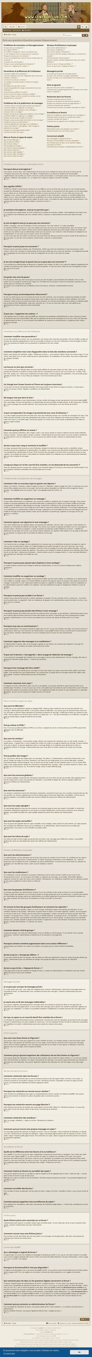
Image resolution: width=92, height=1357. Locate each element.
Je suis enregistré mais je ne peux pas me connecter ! (21, 54)
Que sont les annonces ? (12, 150)
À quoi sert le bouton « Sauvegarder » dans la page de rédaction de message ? (21, 127)
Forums (22, 27)
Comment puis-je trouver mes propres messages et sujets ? (66, 107)
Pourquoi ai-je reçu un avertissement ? (16, 122)
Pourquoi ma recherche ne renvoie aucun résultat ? (63, 101)
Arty (42, 1330)
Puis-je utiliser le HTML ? (12, 142)
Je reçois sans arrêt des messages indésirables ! (63, 76)
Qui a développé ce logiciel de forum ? (59, 138)
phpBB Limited (55, 1255)
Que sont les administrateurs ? (57, 48)
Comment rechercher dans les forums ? (60, 99)
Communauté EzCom (29, 1334)
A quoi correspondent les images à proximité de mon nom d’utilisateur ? (22, 89)
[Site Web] (46, 12)
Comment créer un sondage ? (13, 112)
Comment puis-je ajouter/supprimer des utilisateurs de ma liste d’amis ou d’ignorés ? (67, 90)
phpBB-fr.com (49, 1332)
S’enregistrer (27, 30)
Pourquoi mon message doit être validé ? (17, 130)
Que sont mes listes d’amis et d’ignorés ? (60, 87)
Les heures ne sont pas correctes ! (15, 80)
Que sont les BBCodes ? (12, 140)
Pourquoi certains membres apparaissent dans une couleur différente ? (66, 61)
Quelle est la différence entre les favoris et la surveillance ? (66, 115)
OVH (55, 1336)
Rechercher (8, 30)
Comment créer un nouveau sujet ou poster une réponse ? (22, 106)
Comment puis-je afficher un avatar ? (16, 92)
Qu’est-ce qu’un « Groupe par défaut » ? (60, 64)
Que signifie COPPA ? (11, 50)
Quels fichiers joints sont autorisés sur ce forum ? (63, 129)
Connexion (18, 30)
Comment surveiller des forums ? (57, 119)
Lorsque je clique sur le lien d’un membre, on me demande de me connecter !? (22, 97)
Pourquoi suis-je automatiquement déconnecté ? (19, 64)
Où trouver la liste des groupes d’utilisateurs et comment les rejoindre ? (66, 55)
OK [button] (79, 1352)
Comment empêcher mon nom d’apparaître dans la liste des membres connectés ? (23, 77)
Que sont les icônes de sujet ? (14, 156)
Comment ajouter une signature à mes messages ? (20, 110)
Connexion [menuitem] (83, 27)
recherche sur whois (46, 1285)
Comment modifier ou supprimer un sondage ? (19, 116)
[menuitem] (78, 27)
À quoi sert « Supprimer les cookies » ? (16, 66)
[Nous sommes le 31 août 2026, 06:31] (64, 34)
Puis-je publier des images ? (13, 146)
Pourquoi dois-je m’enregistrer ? (14, 48)
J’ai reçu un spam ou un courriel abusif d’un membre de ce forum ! (66, 79)
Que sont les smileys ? (11, 144)
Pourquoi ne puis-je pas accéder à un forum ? (18, 118)
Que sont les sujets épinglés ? (13, 152)
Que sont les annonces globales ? (15, 148)
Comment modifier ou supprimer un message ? (19, 108)
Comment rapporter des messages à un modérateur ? (21, 124)
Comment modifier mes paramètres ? (16, 74)
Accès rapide (6, 27)
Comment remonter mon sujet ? (14, 132)
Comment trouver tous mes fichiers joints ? (61, 131)
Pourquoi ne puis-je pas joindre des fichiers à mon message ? (24, 120)
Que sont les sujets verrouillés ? (14, 154)
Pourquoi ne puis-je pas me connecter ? (17, 56)
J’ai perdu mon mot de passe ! (13, 62)
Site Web (12, 27)
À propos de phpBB (11, 1259)
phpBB (74, 404)
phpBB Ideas (18, 1272)
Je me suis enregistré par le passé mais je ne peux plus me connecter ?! (23, 59)
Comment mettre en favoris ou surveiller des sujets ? (64, 117)
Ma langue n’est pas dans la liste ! (15, 86)
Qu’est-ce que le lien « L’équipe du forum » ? (61, 66)
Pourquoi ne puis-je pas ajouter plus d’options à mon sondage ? (24, 114)
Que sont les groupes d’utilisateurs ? (59, 52)
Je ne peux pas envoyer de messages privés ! (62, 74)
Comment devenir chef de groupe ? (58, 58)
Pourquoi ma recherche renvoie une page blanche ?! (64, 103)
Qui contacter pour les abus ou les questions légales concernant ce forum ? (64, 144)
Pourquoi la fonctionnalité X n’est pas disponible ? (63, 140)
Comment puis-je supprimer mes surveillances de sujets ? (66, 121)
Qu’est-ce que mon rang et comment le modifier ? (20, 94)
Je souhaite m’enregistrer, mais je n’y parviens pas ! (21, 52)
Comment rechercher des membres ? (59, 105)
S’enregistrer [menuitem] (87, 27)
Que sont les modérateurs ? (56, 50)
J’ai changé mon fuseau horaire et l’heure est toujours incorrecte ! (21, 83)
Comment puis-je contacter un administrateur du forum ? (65, 147)
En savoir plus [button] (9, 1353)
